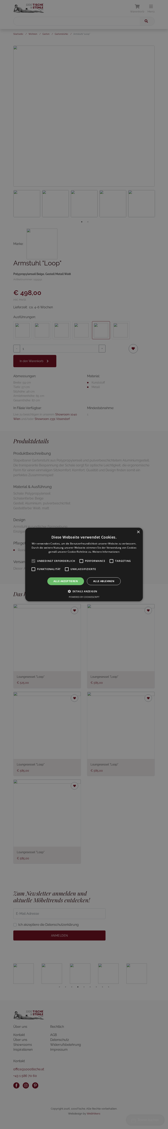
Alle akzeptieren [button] (65, 581)
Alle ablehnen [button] (103, 581)
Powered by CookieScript (84, 596)
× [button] (138, 532)
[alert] (84, 564)
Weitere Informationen (105, 551)
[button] (84, 591)
